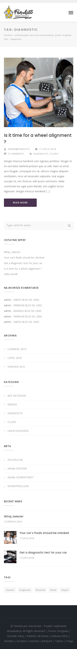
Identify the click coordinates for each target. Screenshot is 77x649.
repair (65, 590)
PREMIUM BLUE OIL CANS (27, 305)
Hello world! (11, 274)
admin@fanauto (19, 149)
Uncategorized (18, 430)
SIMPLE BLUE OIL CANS (26, 299)
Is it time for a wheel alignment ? (23, 268)
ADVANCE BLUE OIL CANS (27, 311)
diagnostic (25, 590)
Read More (20, 202)
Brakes (12, 404)
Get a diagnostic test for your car (23, 263)
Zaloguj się (15, 459)
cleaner (10, 590)
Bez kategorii (17, 395)
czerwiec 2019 (17, 349)
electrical (40, 590)
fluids (53, 590)
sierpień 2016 (16, 366)
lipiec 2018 (14, 358)
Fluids (54, 153)
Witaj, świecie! (12, 252)
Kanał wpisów (17, 468)
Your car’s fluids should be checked (24, 257)
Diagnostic (41, 153)
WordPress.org (18, 486)
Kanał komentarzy (20, 477)
